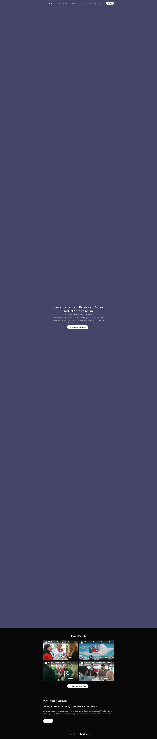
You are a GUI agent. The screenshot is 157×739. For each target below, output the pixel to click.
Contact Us (90, 3)
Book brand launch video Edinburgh (78, 327)
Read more (48, 720)
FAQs (95, 3)
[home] (47, 3)
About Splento (83, 3)
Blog (99, 3)
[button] (66, 3)
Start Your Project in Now (78, 686)
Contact (110, 3)
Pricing (76, 3)
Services (60, 3)
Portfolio (72, 3)
